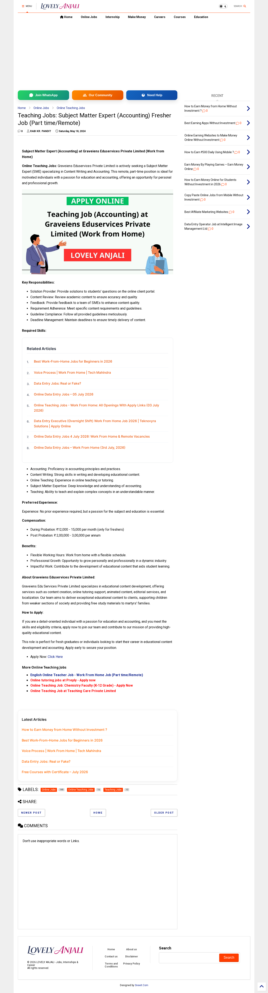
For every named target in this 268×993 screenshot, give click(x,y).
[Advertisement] (134, 52)
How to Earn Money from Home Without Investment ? (64, 729)
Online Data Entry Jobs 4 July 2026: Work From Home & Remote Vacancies (92, 436)
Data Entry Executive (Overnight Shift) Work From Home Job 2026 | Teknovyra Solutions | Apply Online (95, 423)
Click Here (55, 657)
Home (67, 17)
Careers (159, 17)
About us (131, 949)
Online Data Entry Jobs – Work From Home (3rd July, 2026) (79, 448)
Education (201, 17)
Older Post (164, 812)
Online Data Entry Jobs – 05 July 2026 (63, 394)
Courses (180, 17)
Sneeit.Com (141, 985)
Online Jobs (89, 17)
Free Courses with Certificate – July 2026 (55, 772)
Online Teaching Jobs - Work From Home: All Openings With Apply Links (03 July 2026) (96, 407)
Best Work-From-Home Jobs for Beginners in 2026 (73, 361)
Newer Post (31, 812)
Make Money (137, 17)
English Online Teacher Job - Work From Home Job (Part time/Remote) (86, 675)
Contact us (111, 956)
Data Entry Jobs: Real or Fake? (57, 383)
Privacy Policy (131, 963)
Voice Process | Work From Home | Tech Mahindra (72, 373)
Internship (113, 17)
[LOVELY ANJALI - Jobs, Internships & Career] (60, 7)
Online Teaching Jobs (71, 108)
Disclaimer (131, 956)
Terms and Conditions (111, 965)
